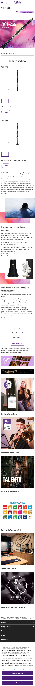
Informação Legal (6, 669)
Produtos (17, 618)
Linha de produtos (6, 53)
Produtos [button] (3, 622)
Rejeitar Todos (17, 678)
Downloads (16, 337)
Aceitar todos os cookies (17, 683)
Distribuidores (4, 639)
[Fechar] (33, 644)
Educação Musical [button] (5, 627)
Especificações (16, 333)
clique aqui (11, 665)
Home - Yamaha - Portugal (7, 617)
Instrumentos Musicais (20, 617)
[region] (17, 664)
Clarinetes (23, 618)
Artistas (3, 635)
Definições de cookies (17, 673)
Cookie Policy (28, 669)
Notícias (3, 631)
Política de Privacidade (18, 669)
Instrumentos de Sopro (8, 618)
